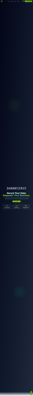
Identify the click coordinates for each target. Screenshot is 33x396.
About (9, 1)
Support (15, 1)
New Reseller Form (28, 1)
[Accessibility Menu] (31, 394)
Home (6, 1)
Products (12, 1)
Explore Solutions (16, 201)
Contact (18, 1)
